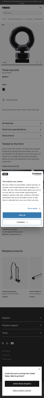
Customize (21, 222)
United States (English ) (22, 384)
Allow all (22, 215)
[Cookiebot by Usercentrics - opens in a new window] (32, 174)
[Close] (39, 369)
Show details (32, 208)
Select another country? (22, 390)
